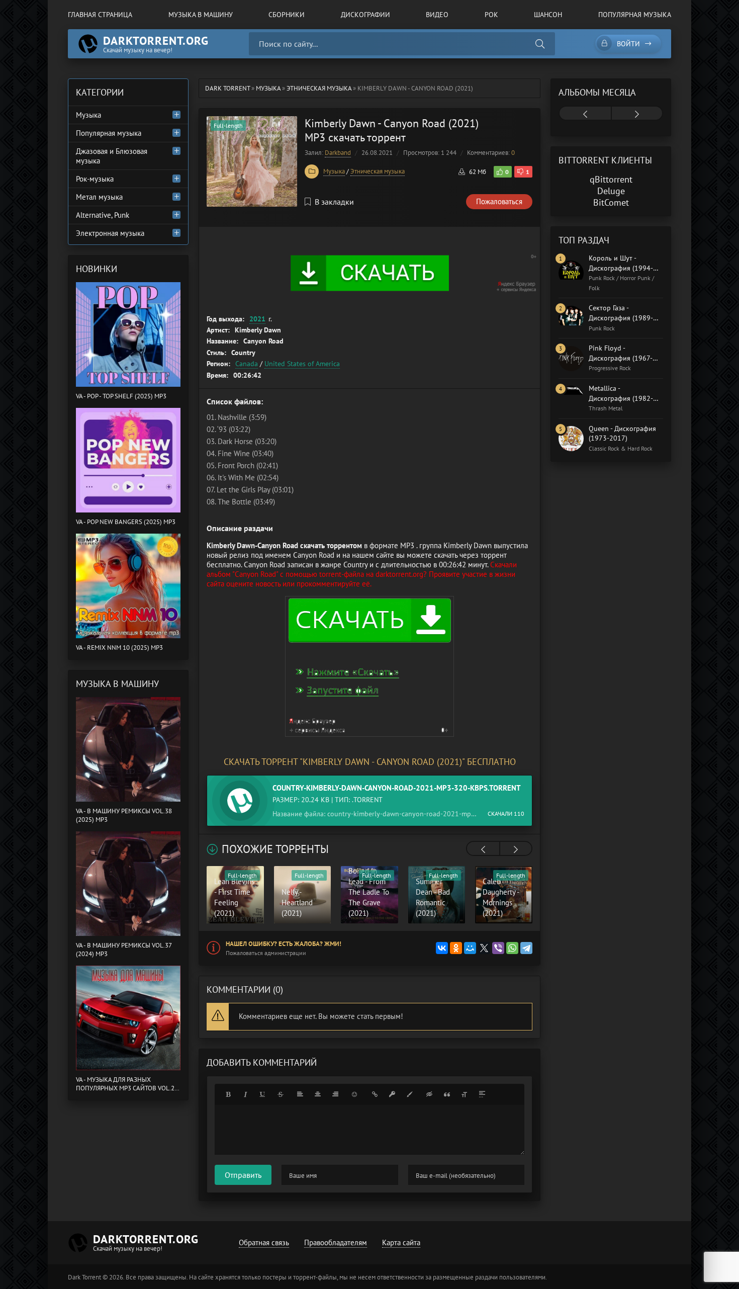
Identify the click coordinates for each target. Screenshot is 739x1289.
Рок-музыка (95, 179)
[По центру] (317, 1094)
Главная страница (100, 14)
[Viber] (498, 948)
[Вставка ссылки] (374, 1094)
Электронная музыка (110, 233)
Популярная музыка (634, 14)
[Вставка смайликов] (354, 1094)
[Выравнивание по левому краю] (300, 1094)
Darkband (338, 152)
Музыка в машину (200, 14)
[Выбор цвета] (409, 1094)
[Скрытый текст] (429, 1094)
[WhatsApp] (512, 948)
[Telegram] (526, 948)
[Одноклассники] (456, 948)
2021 (257, 318)
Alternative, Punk (102, 215)
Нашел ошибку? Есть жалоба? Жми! (283, 943)
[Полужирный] (227, 1094)
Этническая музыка (377, 171)
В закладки (334, 202)
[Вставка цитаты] (446, 1094)
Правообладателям (335, 1242)
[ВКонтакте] (442, 948)
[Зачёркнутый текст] (280, 1094)
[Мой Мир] (470, 948)
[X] (484, 948)
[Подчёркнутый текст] (262, 1094)
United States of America (302, 363)
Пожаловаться (499, 201)
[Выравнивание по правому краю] (335, 1094)
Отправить (243, 1175)
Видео (437, 14)
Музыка (334, 171)
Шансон (548, 14)
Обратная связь (264, 1242)
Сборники (286, 14)
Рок (491, 14)
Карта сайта (401, 1242)
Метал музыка (99, 197)
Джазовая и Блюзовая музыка (111, 155)
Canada (246, 363)
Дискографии (365, 14)
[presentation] (483, 849)
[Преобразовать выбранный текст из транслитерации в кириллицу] (464, 1094)
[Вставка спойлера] (482, 1094)
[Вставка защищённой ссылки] (392, 1094)
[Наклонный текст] (245, 1094)
